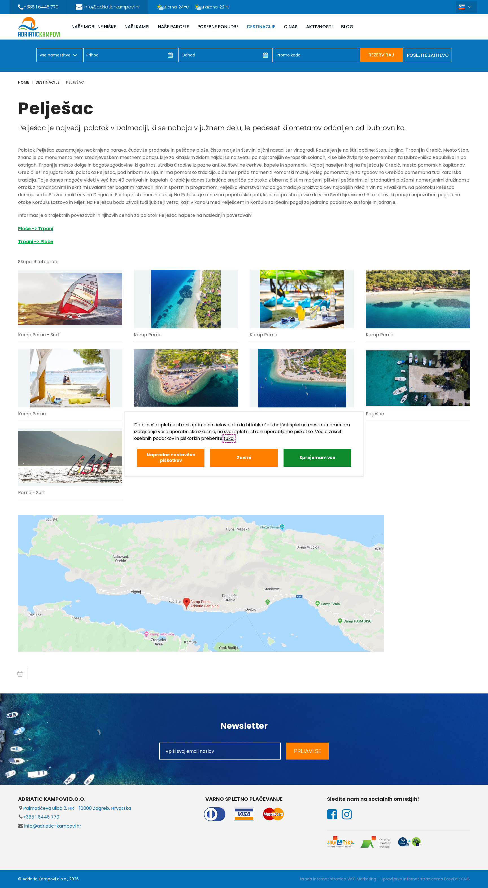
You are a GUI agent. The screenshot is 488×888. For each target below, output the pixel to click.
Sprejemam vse (317, 458)
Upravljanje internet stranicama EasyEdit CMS (425, 879)
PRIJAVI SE (307, 751)
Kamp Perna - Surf (38, 334)
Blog (347, 26)
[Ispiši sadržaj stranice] (20, 674)
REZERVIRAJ (381, 55)
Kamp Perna (148, 334)
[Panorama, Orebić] (186, 378)
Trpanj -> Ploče (35, 241)
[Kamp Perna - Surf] (70, 299)
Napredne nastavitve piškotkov (171, 457)
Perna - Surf (31, 492)
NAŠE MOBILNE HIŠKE (93, 26)
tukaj (229, 438)
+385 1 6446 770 (41, 817)
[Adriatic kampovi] (39, 27)
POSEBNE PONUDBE (218, 26)
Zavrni (244, 458)
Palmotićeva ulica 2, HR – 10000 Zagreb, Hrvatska (77, 808)
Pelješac (75, 82)
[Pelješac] (302, 378)
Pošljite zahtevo (428, 55)
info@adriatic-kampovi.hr (52, 826)
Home (23, 82)
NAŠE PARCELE (173, 26)
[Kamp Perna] (186, 299)
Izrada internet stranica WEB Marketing (338, 879)
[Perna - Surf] (70, 457)
